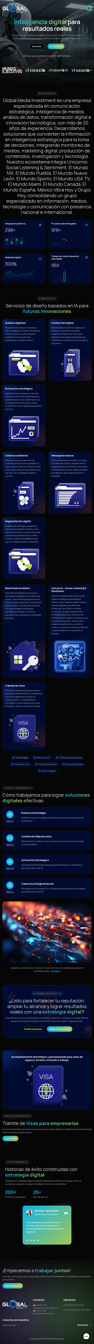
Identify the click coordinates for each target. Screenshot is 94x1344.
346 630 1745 (41, 1305)
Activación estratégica (19, 388)
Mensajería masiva (62, 455)
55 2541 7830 (41, 1311)
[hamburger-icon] (89, 8)
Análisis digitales (15, 323)
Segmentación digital (18, 521)
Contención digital (62, 323)
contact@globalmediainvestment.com (45, 1308)
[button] (27, 1240)
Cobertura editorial (16, 455)
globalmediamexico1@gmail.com (44, 1313)
